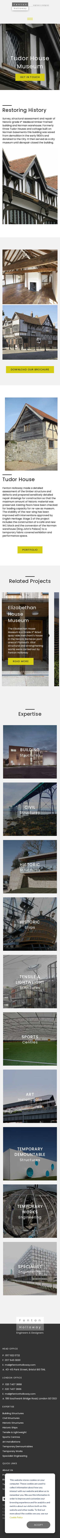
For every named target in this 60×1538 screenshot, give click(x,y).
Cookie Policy (16, 1517)
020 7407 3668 (13, 1384)
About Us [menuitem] (7, 1470)
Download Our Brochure (30, 369)
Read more (21, 661)
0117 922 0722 (12, 1355)
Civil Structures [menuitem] (11, 1418)
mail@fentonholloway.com (20, 1364)
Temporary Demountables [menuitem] (17, 1446)
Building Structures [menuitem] (13, 1413)
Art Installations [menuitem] (11, 1441)
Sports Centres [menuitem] (11, 1437)
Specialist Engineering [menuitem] (14, 1455)
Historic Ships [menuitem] (10, 1427)
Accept (38, 1525)
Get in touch (30, 77)
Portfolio (30, 550)
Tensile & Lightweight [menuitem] (14, 1432)
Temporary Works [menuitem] (12, 1451)
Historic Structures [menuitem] (13, 1422)
